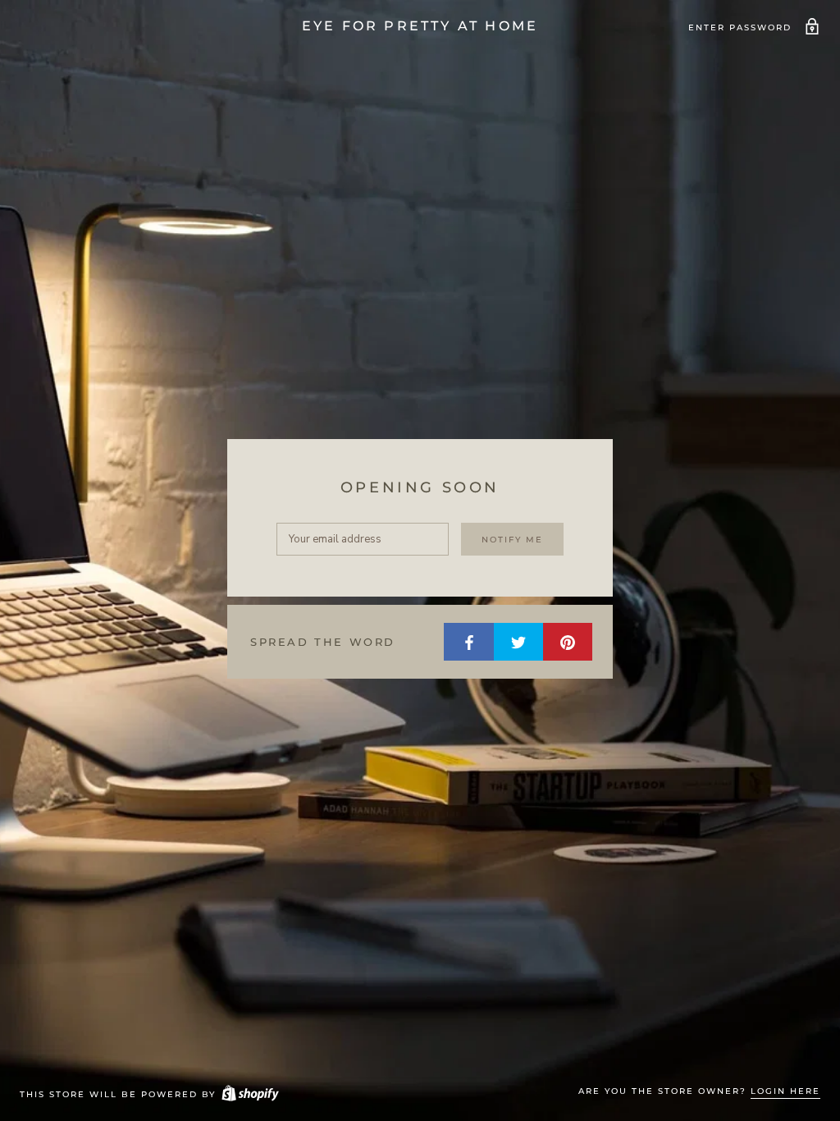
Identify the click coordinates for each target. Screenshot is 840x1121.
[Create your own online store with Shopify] (249, 1094)
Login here (785, 1091)
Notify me (512, 539)
